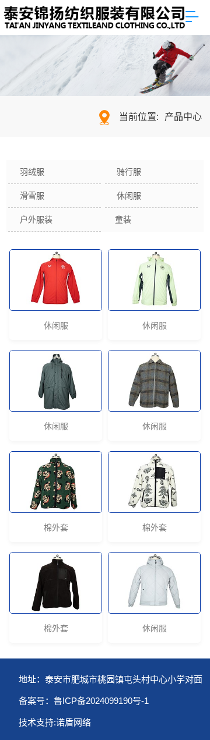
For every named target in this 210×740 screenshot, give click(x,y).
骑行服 (129, 171)
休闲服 (129, 195)
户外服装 (36, 219)
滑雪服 (32, 195)
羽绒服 (32, 171)
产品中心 (183, 117)
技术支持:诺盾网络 (55, 722)
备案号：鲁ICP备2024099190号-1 (84, 701)
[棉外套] (55, 482)
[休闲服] (55, 280)
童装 (123, 219)
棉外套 (55, 527)
